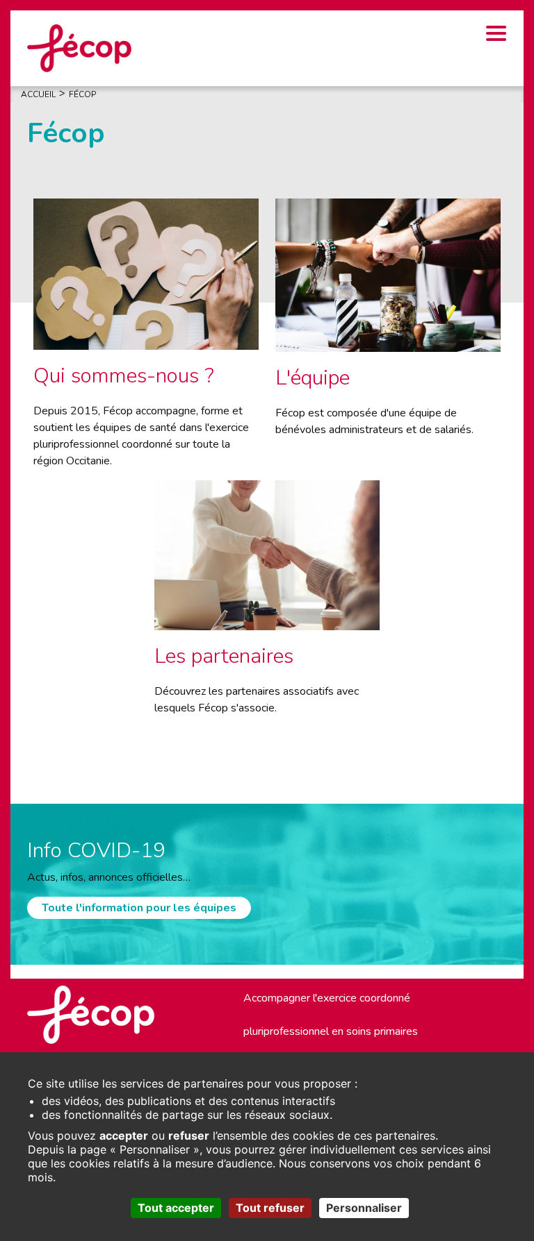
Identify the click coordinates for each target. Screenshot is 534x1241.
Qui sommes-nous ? (123, 376)
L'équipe (312, 378)
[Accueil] (79, 47)
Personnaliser (364, 1208)
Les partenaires (223, 656)
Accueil (38, 94)
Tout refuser (270, 1208)
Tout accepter (176, 1208)
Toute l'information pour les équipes (139, 907)
